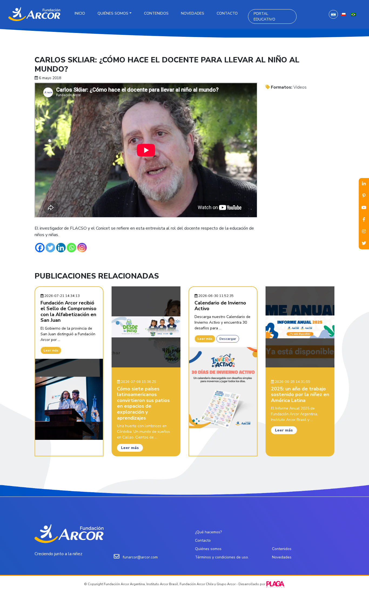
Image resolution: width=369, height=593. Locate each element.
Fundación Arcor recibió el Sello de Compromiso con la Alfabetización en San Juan (68, 312)
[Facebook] (40, 247)
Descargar (227, 339)
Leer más (50, 350)
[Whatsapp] (71, 247)
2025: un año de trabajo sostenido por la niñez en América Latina (300, 395)
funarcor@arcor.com (140, 557)
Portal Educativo (264, 16)
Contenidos (156, 13)
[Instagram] (82, 247)
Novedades (192, 13)
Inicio (80, 13)
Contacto (227, 13)
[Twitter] (50, 247)
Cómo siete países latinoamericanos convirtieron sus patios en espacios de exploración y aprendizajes (143, 403)
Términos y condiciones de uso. (222, 557)
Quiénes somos (113, 13)
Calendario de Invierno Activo (220, 306)
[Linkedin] (61, 247)
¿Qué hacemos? (208, 532)
